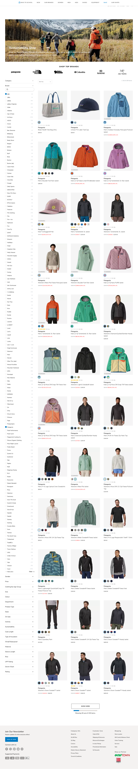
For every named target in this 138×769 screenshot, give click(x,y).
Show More (85, 706)
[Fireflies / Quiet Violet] (39, 224)
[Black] (45, 173)
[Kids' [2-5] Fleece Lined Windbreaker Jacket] (85, 156)
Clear (30, 571)
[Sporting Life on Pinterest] (14, 749)
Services (117, 744)
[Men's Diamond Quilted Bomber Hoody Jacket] (85, 411)
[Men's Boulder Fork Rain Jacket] (52, 156)
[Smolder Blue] (52, 173)
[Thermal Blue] (45, 682)
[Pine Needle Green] (45, 632)
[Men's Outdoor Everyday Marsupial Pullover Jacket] (118, 105)
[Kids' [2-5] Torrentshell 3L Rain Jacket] (118, 156)
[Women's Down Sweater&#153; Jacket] (52, 665)
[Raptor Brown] (78, 682)
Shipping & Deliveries (99, 737)
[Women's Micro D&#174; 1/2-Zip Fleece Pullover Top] (118, 462)
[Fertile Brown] (85, 224)
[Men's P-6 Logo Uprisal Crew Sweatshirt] (52, 462)
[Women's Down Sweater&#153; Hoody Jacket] (118, 665)
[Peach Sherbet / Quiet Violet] (39, 428)
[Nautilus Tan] (49, 581)
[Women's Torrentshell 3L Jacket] (118, 207)
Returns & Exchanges (98, 740)
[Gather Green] (39, 173)
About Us (73, 734)
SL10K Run (74, 737)
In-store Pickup (97, 744)
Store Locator (118, 734)
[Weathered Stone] (78, 377)
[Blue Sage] (42, 326)
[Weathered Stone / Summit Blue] (81, 428)
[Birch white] (39, 122)
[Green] (72, 326)
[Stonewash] (75, 581)
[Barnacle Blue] (52, 682)
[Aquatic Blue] (39, 326)
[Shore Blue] (104, 122)
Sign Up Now (11, 739)
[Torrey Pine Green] (45, 479)
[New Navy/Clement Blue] (75, 428)
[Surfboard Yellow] (78, 224)
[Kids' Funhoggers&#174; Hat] (52, 207)
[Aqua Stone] (42, 581)
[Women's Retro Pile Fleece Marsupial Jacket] (52, 258)
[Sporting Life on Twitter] (10, 749)
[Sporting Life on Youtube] (18, 749)
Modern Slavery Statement (78, 750)
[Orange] (72, 173)
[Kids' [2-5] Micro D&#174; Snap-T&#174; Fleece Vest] (52, 360)
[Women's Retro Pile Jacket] (85, 462)
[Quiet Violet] (108, 224)
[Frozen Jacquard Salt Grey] (78, 530)
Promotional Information (99, 747)
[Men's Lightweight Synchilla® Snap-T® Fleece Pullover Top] (52, 564)
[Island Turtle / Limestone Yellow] (42, 224)
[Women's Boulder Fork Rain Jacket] (85, 258)
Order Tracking (119, 740)
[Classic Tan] (49, 632)
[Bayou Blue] (81, 224)
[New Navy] (72, 122)
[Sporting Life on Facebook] (6, 749)
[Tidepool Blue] (111, 632)
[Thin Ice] (72, 275)
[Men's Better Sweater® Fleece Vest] (118, 564)
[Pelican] (108, 428)
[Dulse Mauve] (42, 682)
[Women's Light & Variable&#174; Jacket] (85, 360)
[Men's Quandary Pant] (52, 614)
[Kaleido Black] (45, 581)
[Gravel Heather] (42, 479)
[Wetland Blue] (39, 581)
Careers (73, 744)
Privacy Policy (74, 753)
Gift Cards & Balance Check (122, 737)
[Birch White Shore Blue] (75, 122)
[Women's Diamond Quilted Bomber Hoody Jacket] (118, 309)
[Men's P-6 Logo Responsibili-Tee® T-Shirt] (118, 513)
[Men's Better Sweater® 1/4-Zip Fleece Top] (85, 614)
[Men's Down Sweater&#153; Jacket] (85, 665)
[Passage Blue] (114, 632)
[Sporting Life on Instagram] (22, 749)
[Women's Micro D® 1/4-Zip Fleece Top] (52, 513)
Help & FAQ (96, 734)
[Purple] (104, 173)
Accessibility (74, 747)
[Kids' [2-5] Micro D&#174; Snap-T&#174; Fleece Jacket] (118, 360)
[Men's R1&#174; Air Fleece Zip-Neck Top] (118, 411)
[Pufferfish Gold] (42, 173)
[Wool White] (49, 682)
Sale (116, 747)
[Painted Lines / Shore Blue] (52, 581)
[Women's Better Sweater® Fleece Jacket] (85, 513)
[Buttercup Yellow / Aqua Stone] (108, 377)
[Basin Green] (49, 173)
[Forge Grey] (42, 632)
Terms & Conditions (76, 756)
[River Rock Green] (39, 275)
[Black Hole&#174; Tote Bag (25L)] (52, 105)
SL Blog (73, 740)
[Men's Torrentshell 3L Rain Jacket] (52, 309)
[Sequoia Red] (45, 530)
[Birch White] (104, 479)
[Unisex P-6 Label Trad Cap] (85, 105)
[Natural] (72, 479)
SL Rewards (96, 750)
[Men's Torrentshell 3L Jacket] (85, 207)
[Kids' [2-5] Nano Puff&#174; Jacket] (118, 258)
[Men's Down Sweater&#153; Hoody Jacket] (118, 614)
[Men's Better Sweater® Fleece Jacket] (85, 564)
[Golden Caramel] (52, 479)
